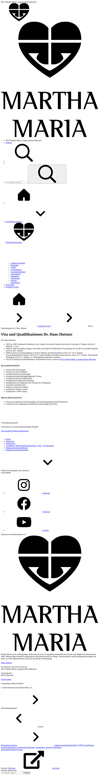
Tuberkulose (15, 278)
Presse (8, 439)
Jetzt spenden (6, 431)
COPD (13, 267)
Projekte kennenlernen (20, 431)
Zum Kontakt (6, 679)
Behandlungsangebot (9, 745)
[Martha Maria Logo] (49, 650)
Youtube (45, 530)
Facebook (46, 512)
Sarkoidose (15, 276)
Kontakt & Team (44, 326)
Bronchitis (14, 265)
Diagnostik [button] (10, 285)
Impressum (10, 441)
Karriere (9, 143)
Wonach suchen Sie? (9, 770)
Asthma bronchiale (18, 263)
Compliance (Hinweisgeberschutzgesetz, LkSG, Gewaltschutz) (30, 446)
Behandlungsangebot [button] (14, 222)
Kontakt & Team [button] (12, 287)
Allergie (14, 280)
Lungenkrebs (16, 274)
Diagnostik (5, 750)
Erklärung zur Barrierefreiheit (17, 450)
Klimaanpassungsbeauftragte (17, 448)
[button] (47, 174)
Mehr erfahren (6, 663)
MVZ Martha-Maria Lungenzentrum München (78, 359)
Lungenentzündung (18, 272)
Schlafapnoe (15, 283)
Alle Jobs (55, 768)
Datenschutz (10, 443)
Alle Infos (12, 768)
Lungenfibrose (16, 270)
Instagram (46, 493)
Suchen (27, 773)
